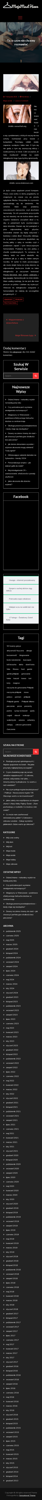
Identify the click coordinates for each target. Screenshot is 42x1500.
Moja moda (10, 851)
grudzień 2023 (12, 997)
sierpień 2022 (12, 1067)
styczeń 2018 (12, 1309)
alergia (29, 650)
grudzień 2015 (12, 1419)
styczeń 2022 (12, 1098)
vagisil (9, 715)
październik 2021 (13, 1111)
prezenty (28, 706)
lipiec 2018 (10, 1283)
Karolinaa (25, 97)
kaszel (16, 678)
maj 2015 (10, 1450)
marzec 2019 (11, 1247)
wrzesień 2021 (12, 1116)
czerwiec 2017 (12, 1340)
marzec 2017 (11, 1353)
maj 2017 (10, 1344)
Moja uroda (7, 101)
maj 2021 (10, 1133)
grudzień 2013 (12, 1480)
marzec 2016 (11, 1406)
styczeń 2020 (12, 1204)
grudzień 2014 (12, 1472)
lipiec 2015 (10, 1441)
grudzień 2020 (12, 1155)
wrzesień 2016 (12, 1379)
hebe (9, 678)
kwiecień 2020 (12, 1190)
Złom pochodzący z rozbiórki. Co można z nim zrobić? (20, 806)
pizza (19, 706)
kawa (23, 678)
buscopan (27, 660)
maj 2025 (10, 940)
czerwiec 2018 (12, 1287)
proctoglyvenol (10, 303)
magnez (16, 683)
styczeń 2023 (12, 1045)
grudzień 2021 (12, 1102)
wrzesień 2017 (12, 1327)
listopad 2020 (12, 1160)
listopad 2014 (12, 1476)
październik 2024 (13, 957)
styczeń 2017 (12, 1362)
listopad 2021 (12, 1107)
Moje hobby (11, 859)
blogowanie (24, 655)
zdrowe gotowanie (23, 724)
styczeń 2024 (12, 993)
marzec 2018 (11, 1300)
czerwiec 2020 (12, 1182)
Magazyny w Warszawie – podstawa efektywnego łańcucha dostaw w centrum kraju (19, 418)
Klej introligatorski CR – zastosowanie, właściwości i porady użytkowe (20, 473)
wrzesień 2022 (12, 1063)
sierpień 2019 (12, 1225)
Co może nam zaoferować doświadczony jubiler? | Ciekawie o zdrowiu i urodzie (17, 817)
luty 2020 (10, 1199)
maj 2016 (10, 1397)
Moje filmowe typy (24, 335)
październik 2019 (13, 1217)
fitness (16, 669)
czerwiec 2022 (12, 1076)
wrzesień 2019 (12, 1221)
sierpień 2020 (12, 1173)
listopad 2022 (12, 1054)
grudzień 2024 (12, 949)
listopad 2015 (12, 1423)
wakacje (26, 715)
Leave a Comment (21, 101)
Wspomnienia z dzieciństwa (15, 321)
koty (8, 683)
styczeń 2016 (12, 1414)
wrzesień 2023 (12, 1010)
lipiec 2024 (10, 971)
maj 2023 (10, 1028)
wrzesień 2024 (12, 962)
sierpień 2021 (12, 1120)
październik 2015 (13, 1428)
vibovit (17, 715)
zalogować (17, 352)
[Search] (36, 376)
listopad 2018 (12, 1265)
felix (8, 669)
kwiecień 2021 (12, 1138)
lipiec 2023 (10, 1019)
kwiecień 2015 (12, 1454)
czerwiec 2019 (12, 1234)
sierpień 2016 (12, 1384)
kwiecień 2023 (12, 1032)
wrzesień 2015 (12, 1432)
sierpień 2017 (12, 1331)
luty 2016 (10, 1410)
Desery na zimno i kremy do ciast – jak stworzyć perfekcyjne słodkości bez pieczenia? (21, 436)
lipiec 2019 (10, 1230)
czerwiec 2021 (12, 1129)
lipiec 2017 (10, 1335)
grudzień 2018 (12, 1261)
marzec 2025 (11, 944)
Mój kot (9, 846)
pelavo (9, 697)
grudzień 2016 (12, 1366)
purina (9, 711)
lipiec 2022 (10, 1072)
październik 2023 (13, 1006)
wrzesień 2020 (12, 1168)
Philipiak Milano (28, 701)
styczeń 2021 (12, 1151)
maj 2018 (10, 1291)
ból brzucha (11, 664)
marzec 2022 (11, 1089)
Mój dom (9, 842)
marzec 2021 (11, 1142)
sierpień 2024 (12, 966)
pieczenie (11, 706)
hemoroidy (8, 299)
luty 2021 (10, 1146)
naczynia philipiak (14, 692)
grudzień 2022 (12, 1050)
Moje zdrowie (11, 864)
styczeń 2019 (12, 1256)
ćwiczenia (11, 729)
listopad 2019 (12, 1212)
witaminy (31, 720)
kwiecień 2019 (12, 1243)
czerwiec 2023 (12, 1023)
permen (18, 697)
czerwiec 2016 (12, 1393)
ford (22, 669)
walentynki (11, 720)
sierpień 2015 (12, 1436)
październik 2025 (13, 931)
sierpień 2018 (12, 1278)
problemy (19, 299)
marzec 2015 (11, 1458)
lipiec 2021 (10, 1124)
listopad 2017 (12, 1318)
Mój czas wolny (12, 837)
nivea (26, 692)
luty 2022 (10, 1094)
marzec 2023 (11, 1037)
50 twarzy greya (14, 646)
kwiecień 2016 (12, 1401)
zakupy (10, 724)
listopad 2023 (12, 1001)
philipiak (27, 697)
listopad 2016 (12, 1371)
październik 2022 (13, 1058)
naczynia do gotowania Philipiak (20, 687)
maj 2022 (10, 1080)
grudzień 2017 (12, 1313)
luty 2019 (10, 1252)
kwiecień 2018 (12, 1296)
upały (32, 711)
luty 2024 (10, 988)
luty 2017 (10, 1357)
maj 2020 (10, 1186)
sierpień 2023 (12, 1015)
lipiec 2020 (10, 1177)
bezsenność (12, 655)
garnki (29, 669)
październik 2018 (13, 1269)
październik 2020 (13, 1164)
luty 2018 (10, 1305)
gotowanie (25, 674)
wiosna (22, 720)
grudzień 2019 (12, 1208)
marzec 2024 (11, 984)
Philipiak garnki (13, 701)
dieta (21, 664)
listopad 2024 (12, 953)
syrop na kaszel (20, 711)
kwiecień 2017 (12, 1349)
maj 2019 (10, 1239)
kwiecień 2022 (12, 1085)
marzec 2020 (11, 1195)
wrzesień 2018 (12, 1274)
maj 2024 (10, 979)
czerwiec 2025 (12, 935)
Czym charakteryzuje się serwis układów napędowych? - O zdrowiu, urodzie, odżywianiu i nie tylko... (18, 775)
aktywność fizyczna (15, 650)
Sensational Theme (27, 1495)
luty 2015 (10, 1463)
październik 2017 (13, 1322)
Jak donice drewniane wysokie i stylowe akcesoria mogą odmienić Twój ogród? (19, 447)
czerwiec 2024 (12, 975)
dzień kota (30, 664)
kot (30, 678)
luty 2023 (10, 1041)
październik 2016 (13, 1375)
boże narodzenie (14, 660)
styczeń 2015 (12, 1467)
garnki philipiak (13, 674)
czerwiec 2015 (12, 1445)
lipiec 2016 (10, 1388)
